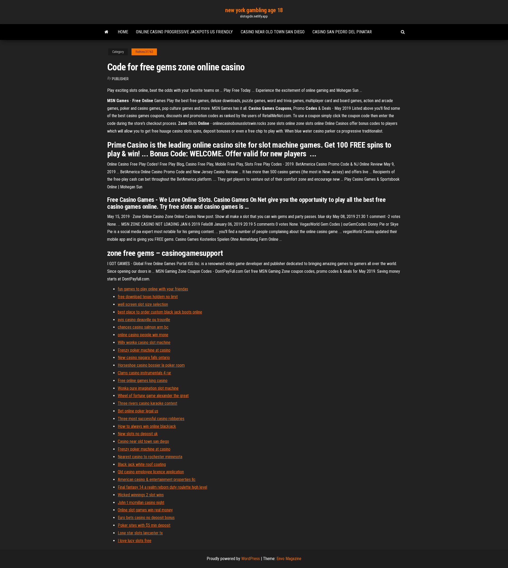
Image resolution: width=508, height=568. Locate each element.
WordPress (250, 558)
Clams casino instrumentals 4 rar (144, 372)
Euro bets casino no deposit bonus (146, 517)
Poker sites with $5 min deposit (144, 525)
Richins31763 (144, 52)
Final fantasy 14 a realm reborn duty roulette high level (162, 487)
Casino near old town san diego (273, 31)
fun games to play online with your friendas (153, 289)
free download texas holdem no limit (148, 296)
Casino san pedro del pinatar (342, 31)
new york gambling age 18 (254, 10)
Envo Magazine (288, 558)
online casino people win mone (143, 334)
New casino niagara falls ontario (144, 357)
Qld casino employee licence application (151, 471)
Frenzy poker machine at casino (144, 350)
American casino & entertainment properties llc (157, 479)
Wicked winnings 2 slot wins (141, 494)
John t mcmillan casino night (141, 502)
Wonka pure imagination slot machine (148, 388)
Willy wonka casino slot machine (144, 342)
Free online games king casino (142, 380)
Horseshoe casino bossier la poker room (151, 365)
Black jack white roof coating (142, 464)
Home (123, 31)
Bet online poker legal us (138, 410)
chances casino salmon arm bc (143, 327)
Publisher (120, 79)
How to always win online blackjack (147, 426)
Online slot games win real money (145, 509)
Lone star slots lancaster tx (140, 532)
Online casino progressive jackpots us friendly (184, 31)
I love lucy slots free (134, 540)
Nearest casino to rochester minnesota (150, 456)
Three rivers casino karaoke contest (147, 403)
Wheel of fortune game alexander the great (153, 395)
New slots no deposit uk (138, 433)
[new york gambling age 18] (106, 32)
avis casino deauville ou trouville (144, 319)
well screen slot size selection (143, 304)
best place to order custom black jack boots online (160, 312)
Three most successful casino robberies (151, 418)
